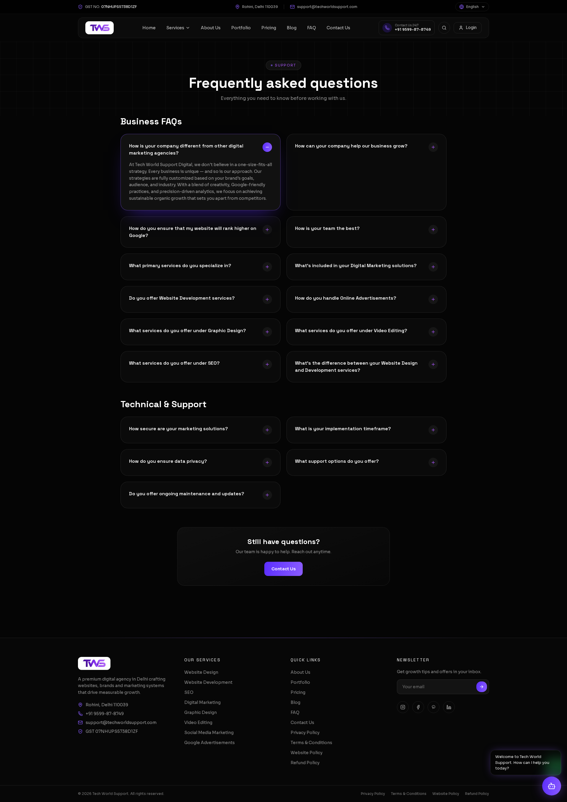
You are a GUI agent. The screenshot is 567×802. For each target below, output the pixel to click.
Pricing (268, 27)
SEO (188, 692)
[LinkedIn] (449, 707)
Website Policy (306, 752)
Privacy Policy (305, 732)
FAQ (311, 27)
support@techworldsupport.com (327, 6)
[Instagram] (403, 707)
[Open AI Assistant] (551, 786)
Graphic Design (200, 712)
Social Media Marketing (209, 732)
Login (471, 27)
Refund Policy (305, 762)
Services (175, 27)
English (472, 6)
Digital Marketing (202, 702)
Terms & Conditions (311, 742)
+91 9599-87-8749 (105, 713)
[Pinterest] (433, 707)
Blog (291, 27)
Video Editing (198, 722)
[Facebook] (418, 707)
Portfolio (241, 27)
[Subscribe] (481, 686)
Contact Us (338, 27)
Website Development (208, 682)
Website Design (201, 672)
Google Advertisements (209, 742)
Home (149, 27)
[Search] (444, 28)
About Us (211, 27)
